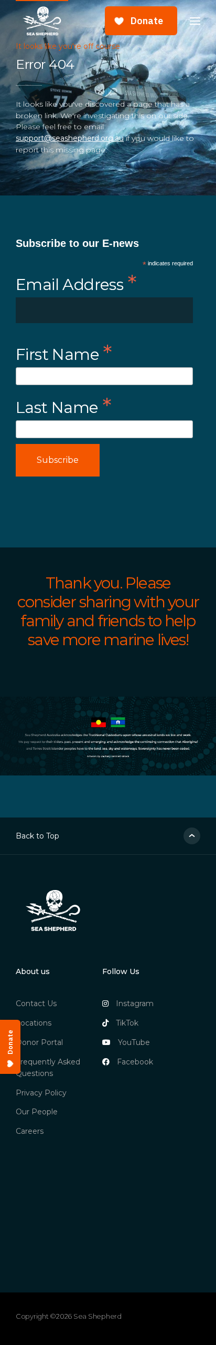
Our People (37, 1111)
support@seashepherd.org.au (70, 138)
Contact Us (36, 1003)
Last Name (63, 405)
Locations (33, 1023)
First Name (64, 352)
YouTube (134, 1042)
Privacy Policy (41, 1093)
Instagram (135, 1003)
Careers (30, 1131)
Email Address (76, 283)
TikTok (127, 1023)
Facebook (135, 1062)
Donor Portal (39, 1042)
